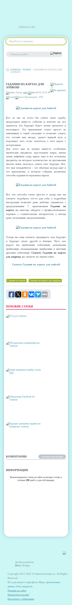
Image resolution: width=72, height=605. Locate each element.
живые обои (14, 586)
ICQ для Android (17, 335)
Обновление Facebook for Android (21, 414)
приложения (53, 582)
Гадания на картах (16, 280)
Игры (42, 582)
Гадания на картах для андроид (45, 280)
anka (25, 92)
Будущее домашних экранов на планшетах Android (22, 440)
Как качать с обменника (21, 598)
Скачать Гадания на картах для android (36, 264)
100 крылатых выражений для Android (23, 360)
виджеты (27, 586)
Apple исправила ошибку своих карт (23, 387)
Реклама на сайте (17, 590)
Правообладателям (18, 594)
